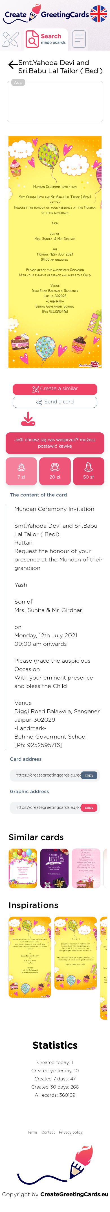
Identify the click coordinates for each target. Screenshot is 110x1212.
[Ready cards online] (79, 39)
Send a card (59, 402)
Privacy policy (71, 1132)
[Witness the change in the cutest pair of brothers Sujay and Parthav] (31, 958)
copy (89, 775)
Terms (33, 1132)
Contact (48, 1132)
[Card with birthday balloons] (24, 868)
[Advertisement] (55, 102)
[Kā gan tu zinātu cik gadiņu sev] (77, 954)
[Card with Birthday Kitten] (87, 868)
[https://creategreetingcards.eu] (45, 14)
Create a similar (59, 388)
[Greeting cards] (10, 41)
